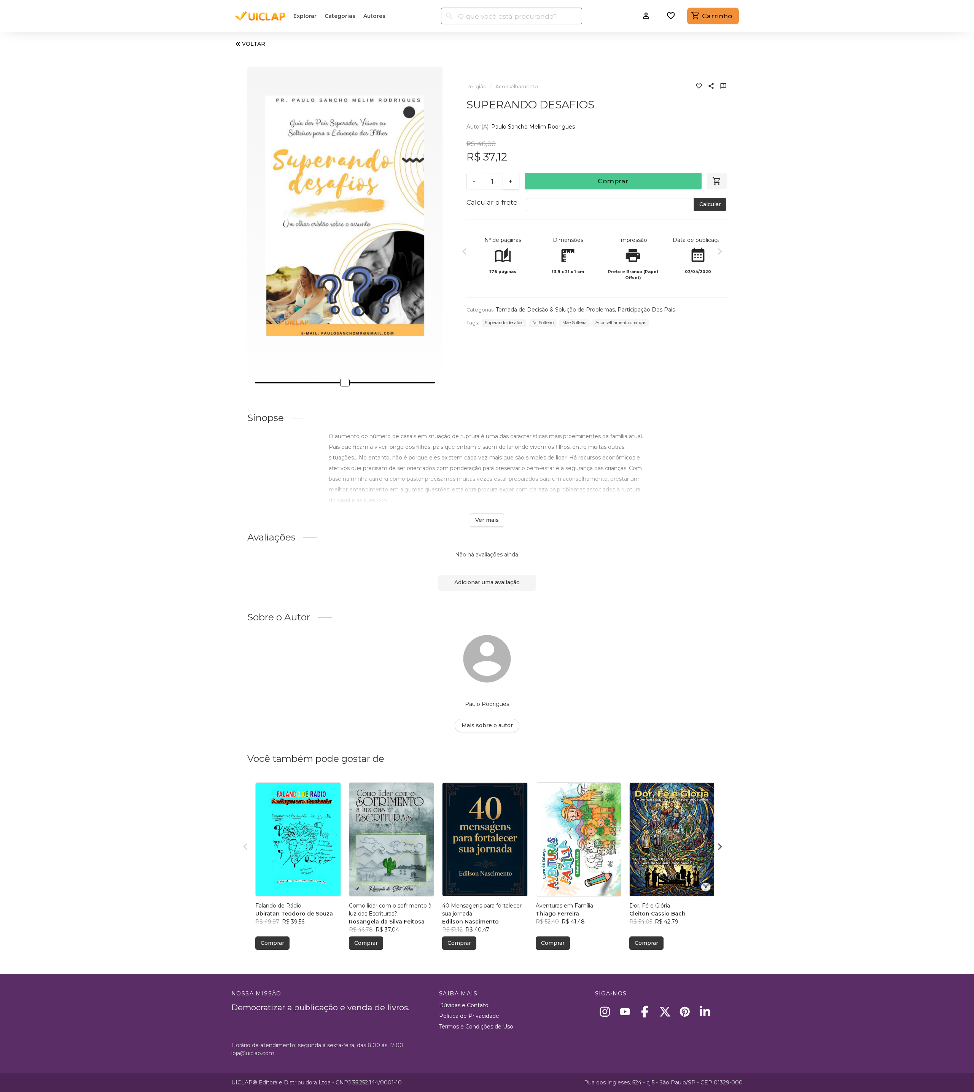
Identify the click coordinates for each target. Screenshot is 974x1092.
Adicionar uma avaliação (487, 582)
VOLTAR (253, 43)
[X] (665, 1011)
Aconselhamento (516, 86)
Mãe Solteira (574, 322)
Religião (476, 86)
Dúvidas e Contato (464, 1005)
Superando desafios (504, 322)
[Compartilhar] (711, 87)
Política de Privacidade (469, 1016)
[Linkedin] (705, 1011)
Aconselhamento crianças (620, 322)
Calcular (710, 204)
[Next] (720, 253)
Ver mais (487, 520)
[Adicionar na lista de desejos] (698, 87)
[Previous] (464, 253)
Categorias (340, 16)
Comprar (613, 181)
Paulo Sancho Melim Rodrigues (533, 126)
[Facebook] (645, 1011)
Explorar (305, 16)
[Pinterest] (685, 1011)
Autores (374, 16)
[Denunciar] (723, 87)
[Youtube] (625, 1011)
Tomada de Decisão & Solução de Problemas (555, 309)
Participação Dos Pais (646, 309)
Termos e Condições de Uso (476, 1026)
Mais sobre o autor (487, 725)
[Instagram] (605, 1011)
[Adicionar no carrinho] (717, 181)
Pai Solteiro (543, 322)
